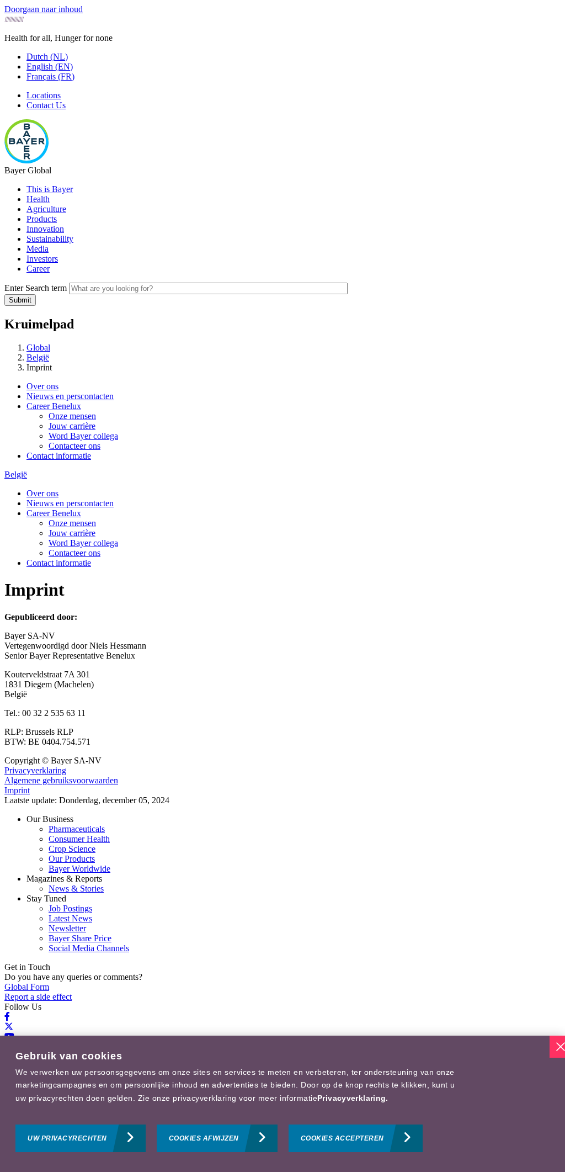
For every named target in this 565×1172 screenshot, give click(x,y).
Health (38, 199)
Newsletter (67, 928)
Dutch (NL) (47, 56)
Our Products (72, 858)
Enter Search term (35, 288)
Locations (43, 95)
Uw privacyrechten (67, 1138)
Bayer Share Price (80, 938)
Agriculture (46, 209)
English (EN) (49, 66)
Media (37, 248)
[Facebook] (7, 1016)
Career (38, 268)
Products (41, 219)
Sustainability (49, 238)
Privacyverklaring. (352, 1098)
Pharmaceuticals (77, 829)
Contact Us (46, 105)
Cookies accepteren (342, 1138)
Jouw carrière (72, 426)
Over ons (42, 386)
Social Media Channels (89, 948)
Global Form (26, 986)
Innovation (45, 229)
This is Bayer (49, 189)
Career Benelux (53, 406)
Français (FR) (50, 76)
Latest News (70, 918)
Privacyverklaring (35, 770)
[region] (282, 1104)
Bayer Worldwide (79, 868)
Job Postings (70, 908)
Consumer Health (79, 839)
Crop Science (72, 848)
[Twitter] (8, 1026)
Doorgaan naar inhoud (43, 9)
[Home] (26, 160)
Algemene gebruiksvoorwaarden (61, 780)
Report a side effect (38, 996)
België (15, 474)
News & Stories (76, 888)
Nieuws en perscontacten (70, 396)
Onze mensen (72, 416)
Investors (42, 258)
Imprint (17, 790)
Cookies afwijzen (204, 1138)
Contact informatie (58, 455)
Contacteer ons (74, 445)
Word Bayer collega (83, 436)
